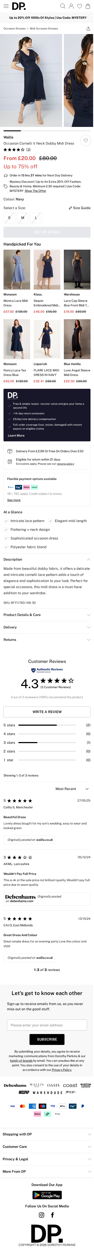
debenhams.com (21, 901)
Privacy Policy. (62, 1070)
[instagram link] (41, 1215)
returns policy (65, 463)
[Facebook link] (52, 1215)
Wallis (8, 137)
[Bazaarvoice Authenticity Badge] (47, 670)
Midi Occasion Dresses (44, 28)
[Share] (88, 28)
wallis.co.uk (44, 839)
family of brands (21, 1060)
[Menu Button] (6, 6)
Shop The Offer (35, 191)
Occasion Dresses (14, 28)
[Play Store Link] (47, 1195)
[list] (47, 82)
